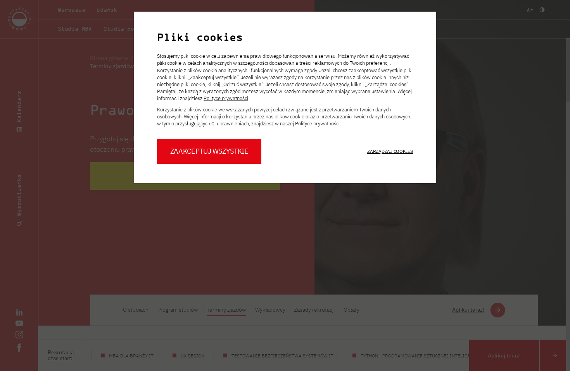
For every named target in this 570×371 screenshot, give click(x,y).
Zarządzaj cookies (390, 151)
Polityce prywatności (226, 98)
